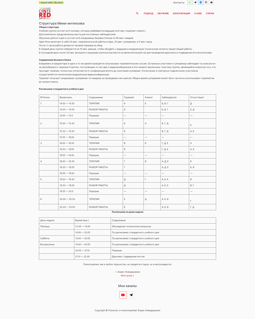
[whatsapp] (190, 2)
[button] (137, 13)
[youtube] (123, 294)
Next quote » (127, 275)
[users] (212, 2)
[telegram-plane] (195, 2)
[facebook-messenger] (201, 2)
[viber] (206, 2)
